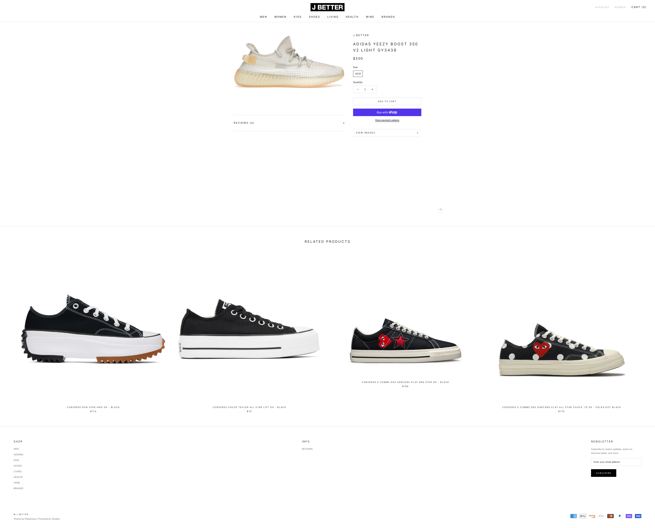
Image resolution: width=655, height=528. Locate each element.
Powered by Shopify (49, 518)
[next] (644, 331)
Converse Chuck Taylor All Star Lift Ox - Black (249, 407)
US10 (358, 73)
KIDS (298, 16)
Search (620, 7)
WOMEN (280, 16)
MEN (263, 16)
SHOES (314, 16)
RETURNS (307, 449)
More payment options (387, 120)
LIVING (333, 16)
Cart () (638, 7)
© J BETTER (21, 514)
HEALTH (352, 16)
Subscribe (603, 473)
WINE (370, 16)
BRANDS (388, 16)
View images (365, 132)
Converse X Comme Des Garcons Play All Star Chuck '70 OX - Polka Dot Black (561, 407)
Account (602, 7)
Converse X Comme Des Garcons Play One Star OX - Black (405, 382)
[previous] (10, 331)
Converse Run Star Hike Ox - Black (93, 407)
